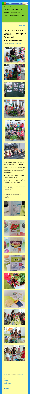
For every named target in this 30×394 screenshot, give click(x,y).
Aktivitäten (10, 6)
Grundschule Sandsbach (14, 15)
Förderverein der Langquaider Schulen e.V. (12, 12)
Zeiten (22, 15)
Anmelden (6, 380)
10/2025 (16, 18)
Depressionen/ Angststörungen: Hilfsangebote (13, 9)
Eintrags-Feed (7, 382)
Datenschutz (6, 389)
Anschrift (5, 18)
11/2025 (21, 18)
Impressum (6, 388)
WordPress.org (7, 385)
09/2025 (11, 18)
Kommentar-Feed (7, 383)
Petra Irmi (19, 43)
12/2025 (5, 20)
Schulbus (6, 15)
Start (5, 6)
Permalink (21, 374)
